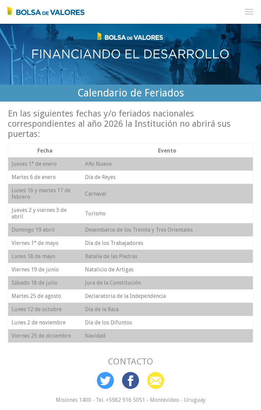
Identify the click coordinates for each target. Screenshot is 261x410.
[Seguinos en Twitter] (105, 380)
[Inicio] (42, 9)
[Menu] (249, 12)
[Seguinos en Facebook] (130, 380)
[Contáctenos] (155, 380)
